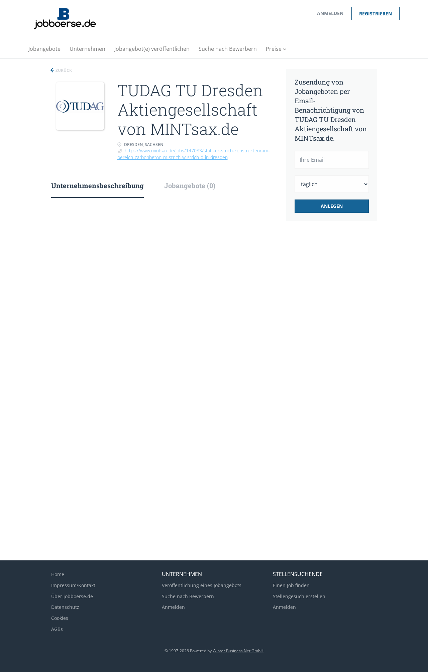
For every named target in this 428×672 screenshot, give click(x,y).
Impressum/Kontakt (73, 585)
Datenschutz (65, 607)
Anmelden (330, 13)
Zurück (63, 70)
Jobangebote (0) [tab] (189, 185)
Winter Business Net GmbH (238, 651)
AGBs (57, 629)
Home (57, 574)
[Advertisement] (342, 338)
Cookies (59, 618)
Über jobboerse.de (72, 596)
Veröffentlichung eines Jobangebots (201, 585)
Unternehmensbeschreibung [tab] (97, 185)
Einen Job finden (291, 585)
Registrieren (375, 13)
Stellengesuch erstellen (299, 596)
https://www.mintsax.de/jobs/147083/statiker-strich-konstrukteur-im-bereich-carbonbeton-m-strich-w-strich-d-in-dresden (193, 153)
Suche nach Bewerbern (188, 596)
